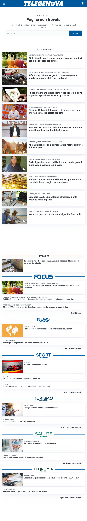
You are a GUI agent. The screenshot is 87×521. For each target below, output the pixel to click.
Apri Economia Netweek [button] (70, 498)
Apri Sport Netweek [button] (72, 392)
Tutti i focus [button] (76, 313)
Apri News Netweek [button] (72, 349)
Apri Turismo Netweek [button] (71, 427)
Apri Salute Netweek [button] (72, 463)
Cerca (75, 33)
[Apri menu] (4, 4)
